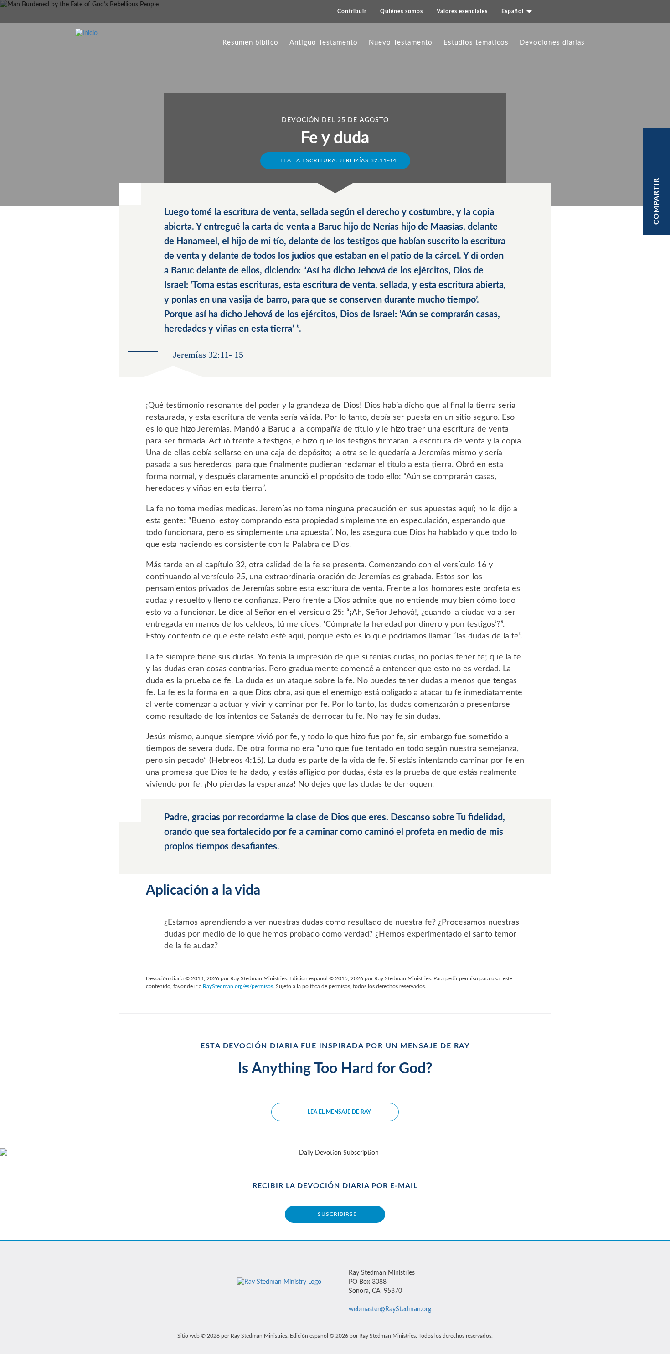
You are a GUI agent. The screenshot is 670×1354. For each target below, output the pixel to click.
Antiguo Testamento (323, 42)
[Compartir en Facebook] (657, 141)
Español (513, 11)
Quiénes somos (401, 11)
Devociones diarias (552, 42)
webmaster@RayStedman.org (390, 1309)
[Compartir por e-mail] (657, 167)
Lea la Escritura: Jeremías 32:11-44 (337, 160)
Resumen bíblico (250, 42)
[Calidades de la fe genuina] (152, 125)
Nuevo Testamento (401, 42)
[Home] (279, 1277)
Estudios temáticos (476, 42)
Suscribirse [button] (337, 1214)
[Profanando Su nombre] (517, 125)
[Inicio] (89, 33)
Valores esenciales (462, 11)
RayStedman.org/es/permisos (238, 986)
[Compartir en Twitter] (657, 154)
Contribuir (351, 11)
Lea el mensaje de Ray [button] (339, 1112)
